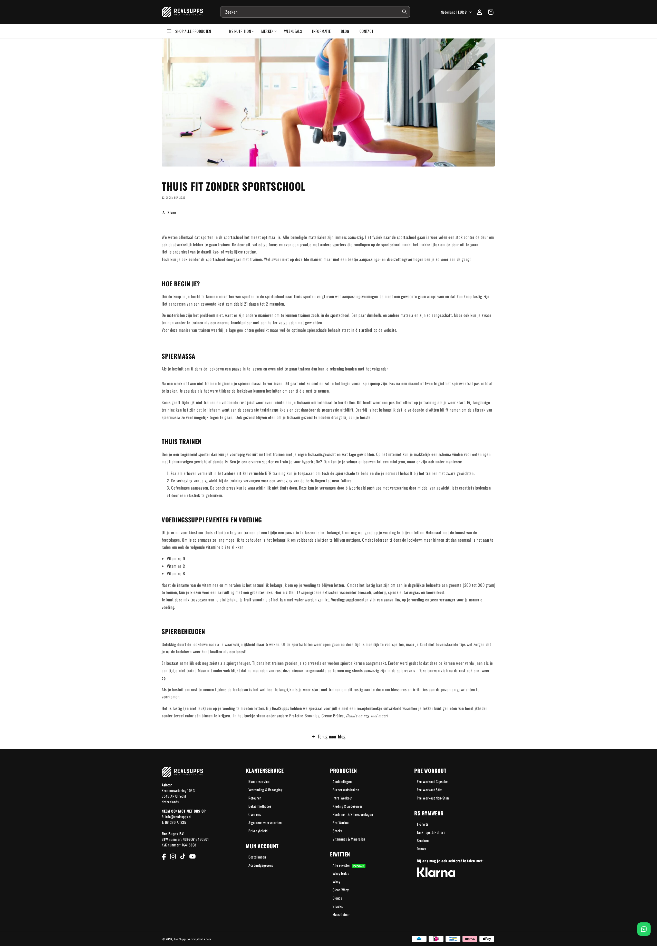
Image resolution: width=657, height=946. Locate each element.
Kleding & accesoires (348, 806)
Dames (421, 848)
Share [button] (172, 212)
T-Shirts (422, 824)
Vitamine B (176, 573)
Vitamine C (176, 566)
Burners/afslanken (346, 789)
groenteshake (261, 592)
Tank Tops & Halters (431, 832)
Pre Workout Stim (430, 789)
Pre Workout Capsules (432, 781)
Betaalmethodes (259, 806)
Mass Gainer (341, 914)
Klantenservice (258, 781)
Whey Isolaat (342, 873)
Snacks (338, 906)
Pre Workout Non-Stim (433, 798)
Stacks (337, 830)
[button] (490, 12)
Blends (337, 898)
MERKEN (267, 31)
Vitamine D (176, 558)
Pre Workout (342, 822)
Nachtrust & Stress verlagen (353, 814)
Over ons (254, 814)
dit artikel (363, 330)
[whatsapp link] (644, 929)
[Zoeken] (404, 11)
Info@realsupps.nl (178, 816)
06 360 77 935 (175, 822)
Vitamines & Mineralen (349, 839)
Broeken (423, 840)
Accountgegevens (260, 865)
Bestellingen (257, 857)
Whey (336, 881)
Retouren (255, 798)
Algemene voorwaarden (265, 822)
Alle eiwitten (348, 865)
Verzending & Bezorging (265, 789)
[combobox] (315, 12)
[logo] (182, 12)
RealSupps (180, 939)
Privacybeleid (258, 830)
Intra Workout (343, 798)
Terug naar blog (332, 736)
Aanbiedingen (342, 781)
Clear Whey (341, 889)
